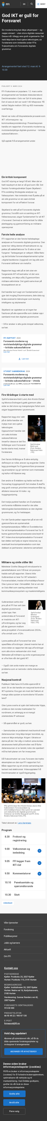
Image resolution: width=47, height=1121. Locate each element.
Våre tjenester (11, 922)
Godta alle (14, 1094)
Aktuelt (7, 949)
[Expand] (39, 851)
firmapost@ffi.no (12, 1023)
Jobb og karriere (12, 943)
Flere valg (14, 1111)
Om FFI (7, 956)
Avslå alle (14, 1102)
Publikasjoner (10, 936)
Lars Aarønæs (24, 823)
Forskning (9, 929)
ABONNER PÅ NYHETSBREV (23, 1051)
